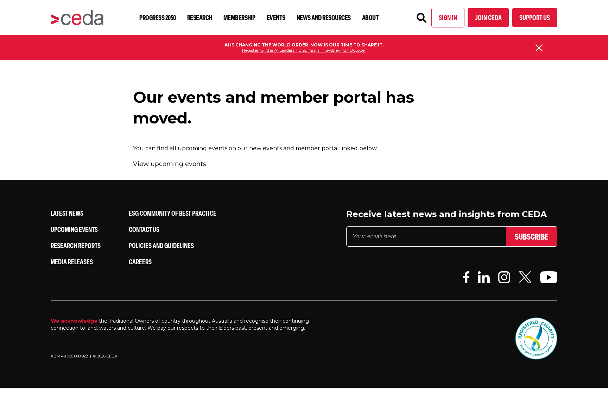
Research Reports (76, 245)
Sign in (448, 17)
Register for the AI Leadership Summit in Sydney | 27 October (304, 50)
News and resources (324, 17)
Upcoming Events (74, 229)
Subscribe (532, 236)
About (370, 17)
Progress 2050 (157, 17)
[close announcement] (539, 47)
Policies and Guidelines (161, 245)
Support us (534, 17)
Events (276, 17)
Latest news (67, 213)
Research (199, 17)
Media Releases (72, 262)
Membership (239, 17)
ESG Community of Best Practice (172, 213)
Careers (140, 262)
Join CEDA (488, 17)
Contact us (144, 229)
